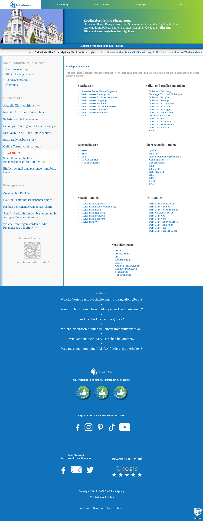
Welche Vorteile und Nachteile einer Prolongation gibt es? (101, 299)
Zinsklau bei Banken (16, 193)
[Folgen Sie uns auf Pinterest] (100, 427)
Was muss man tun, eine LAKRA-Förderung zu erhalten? (101, 349)
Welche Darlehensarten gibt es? (101, 319)
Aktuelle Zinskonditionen (19, 105)
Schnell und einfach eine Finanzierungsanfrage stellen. (22, 159)
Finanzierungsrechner (142, 4)
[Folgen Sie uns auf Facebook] (77, 427)
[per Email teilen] (76, 470)
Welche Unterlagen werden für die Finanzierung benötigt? (25, 225)
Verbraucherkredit (102, 4)
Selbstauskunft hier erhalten (21, 119)
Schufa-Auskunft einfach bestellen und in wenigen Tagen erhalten (30, 215)
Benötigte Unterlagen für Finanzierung (28, 126)
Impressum (84, 508)
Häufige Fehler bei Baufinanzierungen (27, 199)
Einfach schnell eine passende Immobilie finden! (29, 170)
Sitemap (120, 508)
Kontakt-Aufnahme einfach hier (23, 112)
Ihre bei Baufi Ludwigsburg (26, 132)
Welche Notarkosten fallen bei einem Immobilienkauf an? (101, 329)
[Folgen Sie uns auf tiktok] (111, 427)
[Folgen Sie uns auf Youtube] (124, 427)
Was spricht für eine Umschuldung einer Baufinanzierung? (101, 309)
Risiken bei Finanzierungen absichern (27, 206)
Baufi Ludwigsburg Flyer (19, 139)
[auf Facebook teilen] (62, 470)
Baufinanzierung (61, 4)
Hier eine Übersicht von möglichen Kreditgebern (127, 29)
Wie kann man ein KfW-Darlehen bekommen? (101, 339)
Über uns (183, 4)
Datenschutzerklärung (102, 508)
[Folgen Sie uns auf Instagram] (88, 427)
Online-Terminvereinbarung (21, 146)
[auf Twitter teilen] (90, 470)
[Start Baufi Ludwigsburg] (20, 4)
